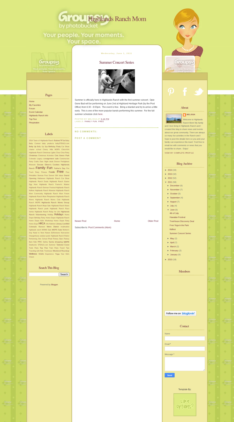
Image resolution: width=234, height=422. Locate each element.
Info (47, 224)
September (175, 198)
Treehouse (48, 251)
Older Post (153, 221)
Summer (52, 245)
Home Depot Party (61, 221)
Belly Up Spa (42, 146)
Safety (45, 242)
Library (59, 224)
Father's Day (59, 168)
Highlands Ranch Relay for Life (47, 212)
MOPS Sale (57, 230)
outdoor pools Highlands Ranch (52, 236)
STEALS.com (43, 245)
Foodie (52, 172)
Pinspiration (34, 123)
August (173, 202)
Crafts (36, 162)
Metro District (53, 227)
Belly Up (32, 146)
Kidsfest (52, 224)
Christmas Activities (46, 155)
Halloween (41, 178)
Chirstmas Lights (49, 153)
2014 (170, 170)
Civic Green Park (62, 155)
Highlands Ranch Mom (117, 18)
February (174, 250)
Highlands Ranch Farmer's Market (54, 184)
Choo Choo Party (62, 153)
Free (60, 171)
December (175, 185)
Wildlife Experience (46, 254)
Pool (50, 239)
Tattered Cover (62, 245)
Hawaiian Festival (177, 217)
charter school (35, 149)
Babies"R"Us (59, 140)
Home (31, 101)
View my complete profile (179, 153)
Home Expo (33, 224)
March (173, 246)
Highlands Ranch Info (38, 115)
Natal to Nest (38, 233)
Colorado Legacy (35, 159)
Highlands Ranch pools (38, 209)
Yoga (57, 254)
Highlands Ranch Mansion (45, 190)
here (100, 114)
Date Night (44, 162)
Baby (67, 140)
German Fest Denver (45, 175)
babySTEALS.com (62, 143)
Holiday (50, 215)
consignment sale (51, 159)
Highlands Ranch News (60, 206)
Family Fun (44, 168)
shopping (59, 242)
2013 (170, 174)
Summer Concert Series (180, 233)
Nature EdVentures (52, 233)
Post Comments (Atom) (99, 227)
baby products (48, 143)
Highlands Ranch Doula (38, 181)
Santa (51, 242)
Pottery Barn (58, 239)
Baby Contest (35, 143)
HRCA (42, 223)
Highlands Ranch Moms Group (55, 202)
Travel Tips (64, 248)
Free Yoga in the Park (179, 225)
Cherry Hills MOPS (51, 149)
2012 (170, 178)
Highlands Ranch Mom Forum (56, 194)
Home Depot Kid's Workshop (41, 221)
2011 (170, 182)
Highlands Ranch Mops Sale (40, 206)
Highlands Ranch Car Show (57, 178)
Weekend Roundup (61, 251)
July (172, 206)
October (174, 194)
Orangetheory (34, 236)
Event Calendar (36, 112)
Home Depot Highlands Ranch (57, 218)
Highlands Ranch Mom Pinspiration (42, 196)
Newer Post (80, 221)
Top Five (33, 119)
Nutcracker (65, 233)
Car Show (65, 146)
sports (66, 242)
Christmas (33, 155)
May (172, 238)
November (175, 189)
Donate (40, 165)
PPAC (40, 242)
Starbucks (33, 245)
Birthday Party (54, 146)
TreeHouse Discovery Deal (182, 221)
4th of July (174, 213)
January (174, 254)
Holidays (58, 214)
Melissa (191, 114)
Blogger (54, 284)
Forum (32, 108)
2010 (170, 259)
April (172, 242)
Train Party (53, 248)
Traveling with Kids (36, 251)
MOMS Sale (46, 230)
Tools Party (34, 248)
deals (51, 162)
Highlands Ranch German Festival (42, 187)
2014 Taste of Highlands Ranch (41, 140)
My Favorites (35, 105)
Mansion (42, 227)
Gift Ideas (59, 175)
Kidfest (173, 229)
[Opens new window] (116, 93)
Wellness (33, 254)
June (172, 210)
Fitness (44, 172)
